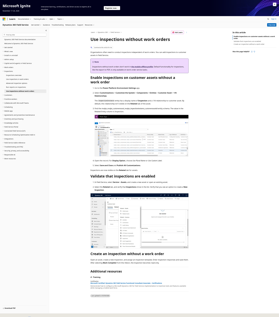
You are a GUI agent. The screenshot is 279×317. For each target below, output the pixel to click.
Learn (93, 32)
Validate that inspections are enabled (247, 41)
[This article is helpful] (251, 51)
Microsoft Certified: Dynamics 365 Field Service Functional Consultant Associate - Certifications (126, 283)
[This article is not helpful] (254, 51)
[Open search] (268, 19)
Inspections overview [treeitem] (13, 75)
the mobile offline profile (142, 67)
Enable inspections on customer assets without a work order (254, 37)
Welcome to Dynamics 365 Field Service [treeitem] (18, 43)
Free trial (271, 25)
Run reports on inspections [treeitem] (16, 87)
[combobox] (24, 35)
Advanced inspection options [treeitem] (16, 83)
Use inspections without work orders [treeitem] (20, 91)
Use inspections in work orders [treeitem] (17, 79)
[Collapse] (46, 30)
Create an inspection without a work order (249, 44)
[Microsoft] (4, 19)
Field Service (115, 32)
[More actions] (187, 32)
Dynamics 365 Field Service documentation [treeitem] (20, 39)
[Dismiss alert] (274, 4)
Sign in (273, 19)
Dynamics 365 (103, 32)
